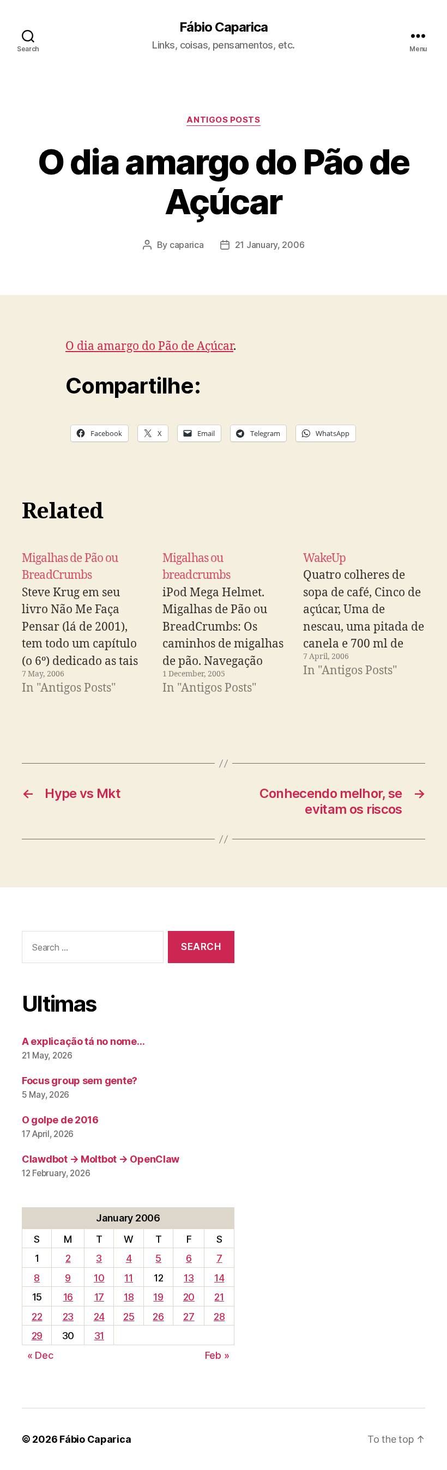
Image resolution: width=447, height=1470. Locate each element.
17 (99, 1297)
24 (99, 1316)
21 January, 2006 (270, 244)
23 (68, 1316)
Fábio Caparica (223, 27)
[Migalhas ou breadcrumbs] (223, 623)
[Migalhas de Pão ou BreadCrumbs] (83, 623)
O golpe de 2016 (60, 1120)
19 (158, 1297)
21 (219, 1297)
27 (188, 1316)
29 (37, 1335)
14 (219, 1278)
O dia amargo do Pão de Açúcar (149, 346)
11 (128, 1278)
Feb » (217, 1355)
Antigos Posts (223, 120)
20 (189, 1297)
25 (128, 1316)
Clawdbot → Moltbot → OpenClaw (100, 1159)
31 (99, 1335)
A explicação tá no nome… (83, 1041)
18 (129, 1297)
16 (68, 1297)
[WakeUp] (364, 623)
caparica (187, 244)
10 (99, 1278)
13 (189, 1278)
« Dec (40, 1355)
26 (158, 1316)
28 (219, 1316)
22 (37, 1316)
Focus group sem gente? (79, 1080)
